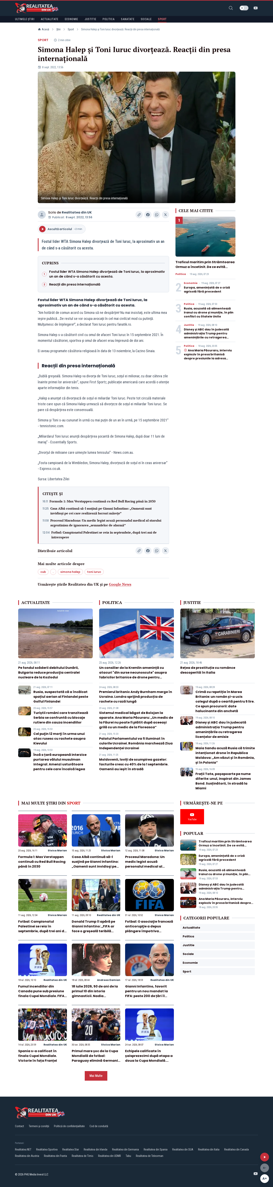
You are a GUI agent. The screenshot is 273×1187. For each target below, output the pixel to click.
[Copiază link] (139, 214)
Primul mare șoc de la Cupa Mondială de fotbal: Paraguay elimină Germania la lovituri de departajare (96, 1058)
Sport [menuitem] (162, 19)
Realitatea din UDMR (109, 1155)
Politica (180, 274)
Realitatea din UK (77, 212)
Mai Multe (96, 1076)
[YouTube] (255, 8)
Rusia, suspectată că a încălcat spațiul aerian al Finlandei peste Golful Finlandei (60, 697)
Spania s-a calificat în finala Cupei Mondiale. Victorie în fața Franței (37, 1056)
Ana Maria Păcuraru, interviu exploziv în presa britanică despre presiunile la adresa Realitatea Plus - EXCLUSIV (208, 356)
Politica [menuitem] (109, 19)
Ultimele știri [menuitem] (24, 19)
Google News (120, 584)
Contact (19, 1126)
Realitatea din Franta (55, 1155)
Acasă (45, 29)
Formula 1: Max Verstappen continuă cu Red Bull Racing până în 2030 (102, 501)
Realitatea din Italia (208, 1149)
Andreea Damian (108, 980)
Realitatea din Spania (155, 1149)
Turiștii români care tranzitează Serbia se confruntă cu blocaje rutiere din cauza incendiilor (60, 718)
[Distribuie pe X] (165, 214)
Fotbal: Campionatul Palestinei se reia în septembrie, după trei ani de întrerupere (104, 534)
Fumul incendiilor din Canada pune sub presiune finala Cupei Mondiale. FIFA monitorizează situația (41, 993)
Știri (58, 29)
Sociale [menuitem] (146, 19)
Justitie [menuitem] (90, 19)
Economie (190, 283)
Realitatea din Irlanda (95, 1149)
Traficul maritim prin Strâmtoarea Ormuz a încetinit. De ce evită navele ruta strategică (205, 267)
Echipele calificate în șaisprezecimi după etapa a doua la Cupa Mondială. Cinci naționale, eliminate (149, 1058)
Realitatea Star (70, 1149)
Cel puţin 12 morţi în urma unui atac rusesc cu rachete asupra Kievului (59, 738)
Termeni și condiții (39, 1126)
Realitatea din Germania (125, 1149)
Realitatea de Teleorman (149, 1155)
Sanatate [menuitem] (127, 19)
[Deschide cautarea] (231, 8)
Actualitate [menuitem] (49, 19)
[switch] (244, 8)
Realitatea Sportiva (47, 1149)
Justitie (189, 325)
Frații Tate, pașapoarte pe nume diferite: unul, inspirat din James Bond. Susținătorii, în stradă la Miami (223, 781)
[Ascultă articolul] (264, 1157)
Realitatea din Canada (236, 1149)
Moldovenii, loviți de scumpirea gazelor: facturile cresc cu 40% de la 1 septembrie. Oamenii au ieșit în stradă (133, 764)
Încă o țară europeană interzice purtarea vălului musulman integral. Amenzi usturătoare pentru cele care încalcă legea (60, 761)
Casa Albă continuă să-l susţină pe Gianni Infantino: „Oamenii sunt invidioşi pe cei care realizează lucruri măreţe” (101, 510)
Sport (71, 29)
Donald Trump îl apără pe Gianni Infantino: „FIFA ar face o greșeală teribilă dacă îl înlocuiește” (93, 928)
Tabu (128, 1155)
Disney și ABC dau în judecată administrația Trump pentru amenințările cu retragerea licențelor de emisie (206, 335)
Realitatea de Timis (82, 1155)
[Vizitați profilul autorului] (42, 215)
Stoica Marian (57, 850)
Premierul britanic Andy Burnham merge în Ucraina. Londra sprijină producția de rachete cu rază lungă (135, 697)
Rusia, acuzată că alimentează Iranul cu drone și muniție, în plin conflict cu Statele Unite (208, 312)
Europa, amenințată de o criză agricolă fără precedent (207, 290)
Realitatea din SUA (182, 1149)
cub (43, 572)
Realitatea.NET (23, 1149)
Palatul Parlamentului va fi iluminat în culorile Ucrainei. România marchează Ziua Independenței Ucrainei (136, 743)
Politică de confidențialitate (69, 1126)
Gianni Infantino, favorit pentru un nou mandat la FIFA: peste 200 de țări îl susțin (146, 993)
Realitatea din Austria (27, 1155)
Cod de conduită (99, 1126)
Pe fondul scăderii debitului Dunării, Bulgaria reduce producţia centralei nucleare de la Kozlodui (49, 672)
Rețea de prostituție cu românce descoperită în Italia (207, 670)
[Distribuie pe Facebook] (147, 214)
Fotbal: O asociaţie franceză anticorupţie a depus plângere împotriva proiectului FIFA (149, 928)
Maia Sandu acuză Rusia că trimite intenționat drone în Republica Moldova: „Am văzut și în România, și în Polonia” (225, 755)
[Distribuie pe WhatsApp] (156, 214)
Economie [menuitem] (71, 19)
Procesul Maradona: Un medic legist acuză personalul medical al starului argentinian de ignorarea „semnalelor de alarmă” (105, 522)
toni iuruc (94, 572)
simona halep (70, 572)
